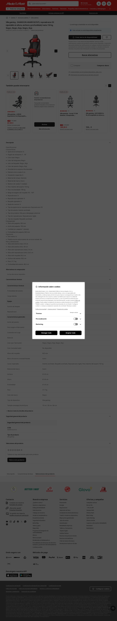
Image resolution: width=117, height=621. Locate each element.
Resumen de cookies (62, 309)
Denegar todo (46, 333)
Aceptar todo (70, 333)
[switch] (75, 319)
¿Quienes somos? (52, 309)
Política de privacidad (40, 309)
